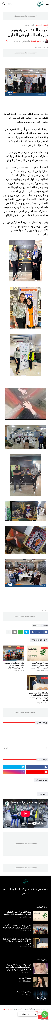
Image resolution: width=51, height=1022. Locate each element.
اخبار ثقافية (29, 25)
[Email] (14, 632)
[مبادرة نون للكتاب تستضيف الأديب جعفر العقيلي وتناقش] (40, 929)
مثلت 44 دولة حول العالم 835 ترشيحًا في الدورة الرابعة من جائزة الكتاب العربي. (38, 696)
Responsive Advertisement (25, 16)
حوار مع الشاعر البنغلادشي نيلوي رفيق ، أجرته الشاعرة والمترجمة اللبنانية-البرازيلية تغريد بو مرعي (18, 967)
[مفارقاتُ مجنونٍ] (40, 982)
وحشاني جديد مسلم (23, 992)
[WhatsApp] (20, 632)
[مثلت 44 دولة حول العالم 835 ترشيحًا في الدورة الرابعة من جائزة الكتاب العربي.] (40, 943)
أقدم (6, 748)
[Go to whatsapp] (44, 1014)
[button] (47, 4)
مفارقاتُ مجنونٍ (25, 978)
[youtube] (37, 772)
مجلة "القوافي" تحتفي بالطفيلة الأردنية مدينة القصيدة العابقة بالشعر (39, 665)
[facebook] (37, 767)
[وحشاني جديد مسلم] (40, 995)
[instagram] (14, 772)
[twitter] (14, 767)
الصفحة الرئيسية (42, 25)
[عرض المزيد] (8, 632)
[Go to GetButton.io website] (45, 1019)
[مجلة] (40, 916)
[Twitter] (26, 632)
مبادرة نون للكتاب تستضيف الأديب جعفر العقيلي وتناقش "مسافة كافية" (14, 665)
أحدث (45, 748)
